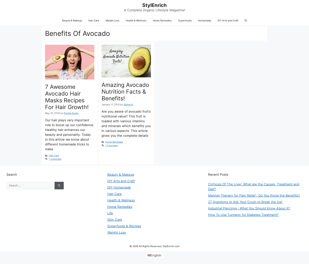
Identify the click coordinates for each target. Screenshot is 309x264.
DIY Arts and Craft (228, 20)
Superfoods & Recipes (124, 226)
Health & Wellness (136, 20)
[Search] (59, 186)
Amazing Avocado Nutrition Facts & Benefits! (125, 91)
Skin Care (114, 220)
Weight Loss (112, 20)
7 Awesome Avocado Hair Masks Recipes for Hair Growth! (67, 96)
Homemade (204, 20)
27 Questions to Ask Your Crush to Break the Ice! (245, 202)
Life (110, 213)
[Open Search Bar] (245, 20)
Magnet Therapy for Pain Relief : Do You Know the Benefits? (254, 195)
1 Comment (55, 159)
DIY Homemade (119, 187)
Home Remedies (162, 20)
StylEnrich (154, 5)
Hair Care (93, 20)
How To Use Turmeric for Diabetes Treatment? (243, 215)
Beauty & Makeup (72, 20)
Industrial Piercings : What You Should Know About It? (249, 208)
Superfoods (185, 20)
